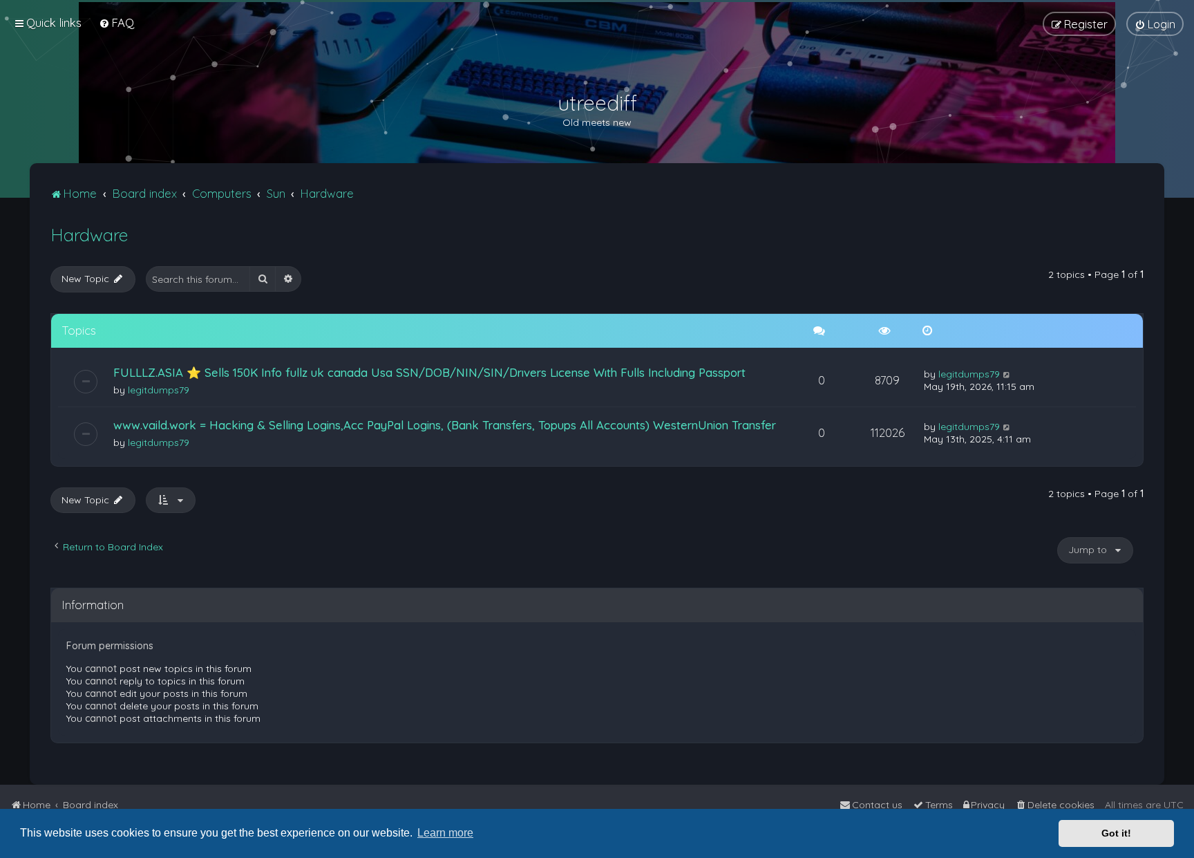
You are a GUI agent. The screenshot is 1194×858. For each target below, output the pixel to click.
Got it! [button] (1116, 833)
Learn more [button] (445, 833)
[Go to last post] (1007, 374)
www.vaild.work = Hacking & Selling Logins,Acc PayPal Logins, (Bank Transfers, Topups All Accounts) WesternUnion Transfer (444, 425)
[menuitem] (116, 22)
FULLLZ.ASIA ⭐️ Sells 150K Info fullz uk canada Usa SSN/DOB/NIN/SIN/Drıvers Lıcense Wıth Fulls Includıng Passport (429, 372)
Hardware (89, 234)
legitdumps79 (158, 390)
